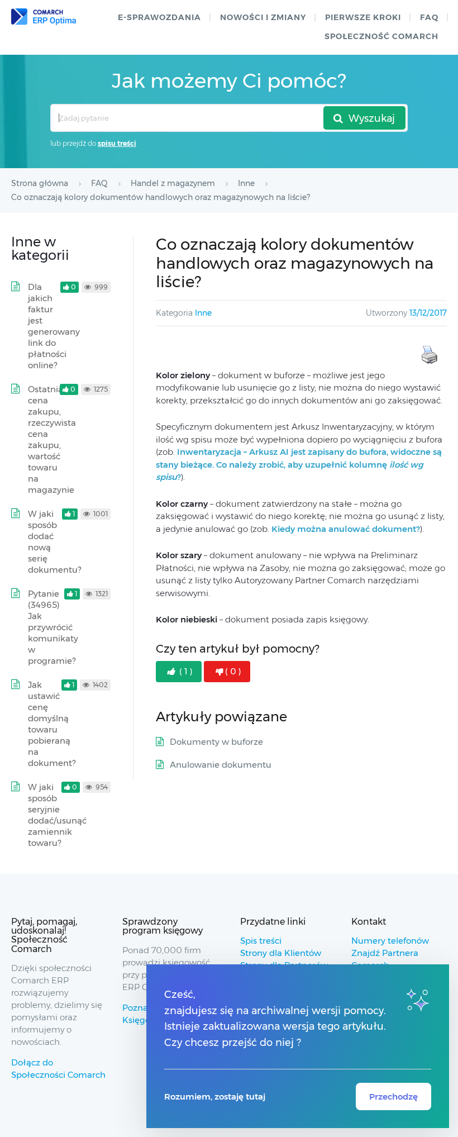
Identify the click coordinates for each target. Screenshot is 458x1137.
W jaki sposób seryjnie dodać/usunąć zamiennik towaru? (57, 815)
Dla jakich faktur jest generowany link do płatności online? (54, 326)
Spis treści (261, 940)
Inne (203, 313)
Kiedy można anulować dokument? (345, 529)
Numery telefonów (390, 940)
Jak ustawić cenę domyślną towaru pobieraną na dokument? (51, 723)
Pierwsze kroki (363, 17)
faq (429, 17)
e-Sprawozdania (159, 17)
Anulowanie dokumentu (220, 764)
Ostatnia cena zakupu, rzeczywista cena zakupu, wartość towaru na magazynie (52, 439)
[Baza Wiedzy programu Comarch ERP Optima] (43, 16)
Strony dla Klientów (280, 953)
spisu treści (117, 143)
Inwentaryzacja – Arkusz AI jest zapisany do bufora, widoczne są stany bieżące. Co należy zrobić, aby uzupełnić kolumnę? (299, 464)
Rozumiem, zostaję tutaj (214, 1096)
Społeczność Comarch (381, 36)
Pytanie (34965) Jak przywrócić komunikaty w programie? (53, 627)
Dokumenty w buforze (216, 741)
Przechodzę (393, 1096)
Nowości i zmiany (263, 17)
